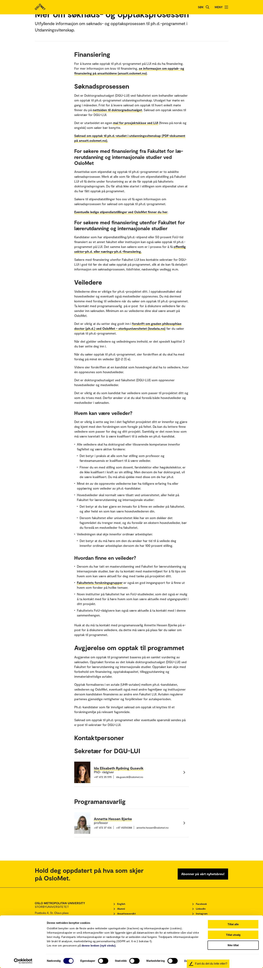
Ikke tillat (233, 945)
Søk (201, 7)
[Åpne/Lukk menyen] (226, 7)
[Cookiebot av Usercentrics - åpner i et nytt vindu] (23, 961)
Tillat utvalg (233, 934)
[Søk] (207, 7)
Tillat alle (233, 924)
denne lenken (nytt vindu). (99, 945)
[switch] (103, 961)
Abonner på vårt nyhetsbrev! (203, 874)
